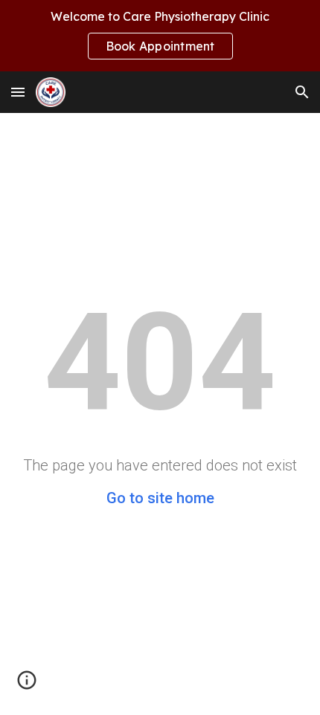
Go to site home (160, 498)
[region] (160, 35)
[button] (18, 91)
